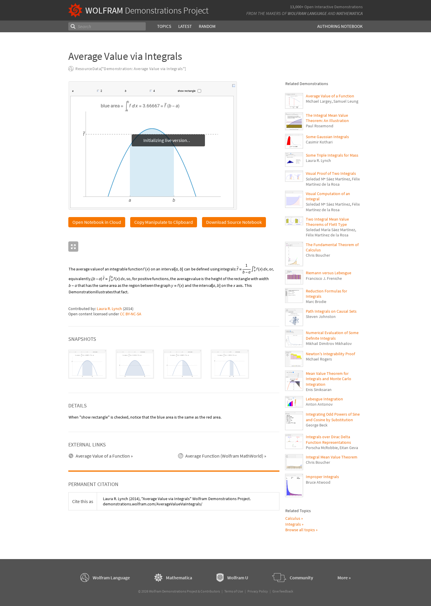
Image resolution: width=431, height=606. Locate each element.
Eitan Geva (349, 447)
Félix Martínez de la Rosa (333, 181)
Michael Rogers (319, 359)
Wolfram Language (307, 13)
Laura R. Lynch (109, 309)
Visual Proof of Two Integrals (331, 173)
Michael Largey (319, 101)
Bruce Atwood (318, 482)
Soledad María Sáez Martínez (330, 229)
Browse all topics (300, 529)
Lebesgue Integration (324, 399)
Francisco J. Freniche (324, 278)
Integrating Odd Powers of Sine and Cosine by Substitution (333, 417)
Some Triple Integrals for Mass (332, 155)
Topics (164, 26)
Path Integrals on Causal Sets (331, 311)
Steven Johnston (321, 316)
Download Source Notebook (234, 222)
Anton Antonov (319, 404)
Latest (185, 26)
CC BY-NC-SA (130, 314)
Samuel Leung (345, 101)
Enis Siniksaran (319, 389)
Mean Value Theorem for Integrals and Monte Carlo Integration (328, 379)
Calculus (292, 518)
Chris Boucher (318, 255)
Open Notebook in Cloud (96, 222)
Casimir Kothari (319, 142)
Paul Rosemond (319, 125)
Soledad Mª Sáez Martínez (328, 179)
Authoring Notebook (340, 26)
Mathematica (349, 13)
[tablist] (174, 364)
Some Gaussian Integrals (327, 136)
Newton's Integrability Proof (330, 353)
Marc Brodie (316, 301)
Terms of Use (233, 591)
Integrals (293, 524)
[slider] (85, 91)
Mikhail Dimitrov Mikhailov (329, 343)
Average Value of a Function (330, 96)
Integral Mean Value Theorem (331, 457)
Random (207, 26)
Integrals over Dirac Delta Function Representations (328, 439)
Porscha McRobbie (322, 447)
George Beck (317, 425)
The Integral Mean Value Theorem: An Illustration (327, 118)
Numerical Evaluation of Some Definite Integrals (332, 335)
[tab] (87, 364)
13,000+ (296, 6)
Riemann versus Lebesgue (328, 272)
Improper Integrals (322, 476)
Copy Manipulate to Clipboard (163, 222)
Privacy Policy (257, 591)
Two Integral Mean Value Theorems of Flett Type (327, 221)
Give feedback (282, 591)
